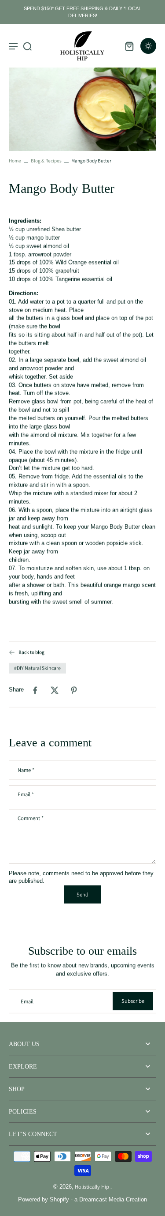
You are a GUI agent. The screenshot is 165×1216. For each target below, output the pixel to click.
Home (15, 160)
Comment (31, 818)
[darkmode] (148, 46)
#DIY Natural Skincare (37, 668)
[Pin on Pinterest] (74, 690)
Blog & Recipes (46, 160)
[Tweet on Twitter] (54, 690)
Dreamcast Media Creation (113, 1200)
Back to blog (31, 652)
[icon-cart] (129, 46)
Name (26, 770)
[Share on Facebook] (35, 690)
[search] (27, 46)
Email (26, 794)
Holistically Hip (92, 1186)
